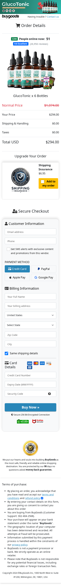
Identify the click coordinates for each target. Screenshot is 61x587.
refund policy (32, 498)
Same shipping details (24, 353)
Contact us (53, 16)
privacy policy (19, 544)
